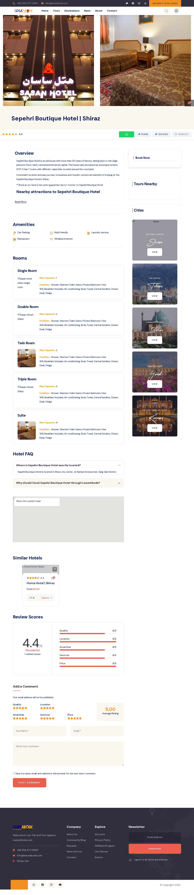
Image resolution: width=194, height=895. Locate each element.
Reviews (163, 134)
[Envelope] (60, 884)
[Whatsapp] (145, 3)
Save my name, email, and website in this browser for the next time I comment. (55, 773)
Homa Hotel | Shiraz (41, 583)
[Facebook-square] (42, 884)
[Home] (23, 11)
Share (144, 134)
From (29, 589)
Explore (45, 597)
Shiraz (29, 165)
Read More (21, 202)
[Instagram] (139, 3)
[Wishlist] (54, 569)
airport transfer (68, 185)
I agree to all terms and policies (150, 859)
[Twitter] (126, 3)
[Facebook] (133, 3)
